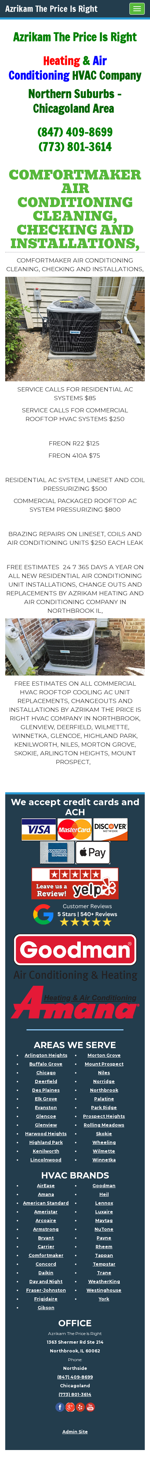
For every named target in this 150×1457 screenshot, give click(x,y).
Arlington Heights (46, 1055)
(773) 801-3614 (75, 1394)
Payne (104, 1238)
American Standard (46, 1203)
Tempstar (104, 1264)
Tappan (104, 1255)
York (104, 1299)
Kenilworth (46, 1151)
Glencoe (46, 1116)
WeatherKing (104, 1281)
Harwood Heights (46, 1133)
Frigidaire (46, 1299)
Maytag (104, 1220)
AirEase (46, 1185)
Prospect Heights (104, 1116)
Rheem (104, 1246)
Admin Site (75, 1431)
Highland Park (46, 1142)
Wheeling (104, 1142)
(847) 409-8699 (75, 1377)
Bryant (46, 1238)
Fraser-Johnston (46, 1290)
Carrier (46, 1246)
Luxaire (104, 1211)
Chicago (46, 1072)
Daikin (45, 1272)
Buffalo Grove (45, 1064)
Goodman (103, 1185)
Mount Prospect (104, 1064)
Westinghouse (104, 1290)
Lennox (104, 1203)
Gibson (46, 1307)
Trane (104, 1272)
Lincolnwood (45, 1159)
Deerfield (46, 1081)
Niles (104, 1072)
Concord (46, 1264)
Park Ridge (104, 1107)
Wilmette (104, 1151)
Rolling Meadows (104, 1125)
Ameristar (46, 1211)
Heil (104, 1194)
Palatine (104, 1098)
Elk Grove (46, 1098)
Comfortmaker (46, 1255)
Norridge (104, 1081)
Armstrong (46, 1229)
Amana (46, 1194)
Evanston (46, 1107)
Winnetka (104, 1159)
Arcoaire (46, 1220)
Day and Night (45, 1281)
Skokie (104, 1133)
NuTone (104, 1229)
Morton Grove (104, 1055)
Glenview (46, 1125)
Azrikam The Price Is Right (51, 9)
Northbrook (104, 1090)
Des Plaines (46, 1090)
